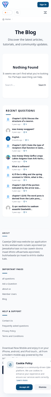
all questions (8, 278)
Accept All (24, 387)
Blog (4, 299)
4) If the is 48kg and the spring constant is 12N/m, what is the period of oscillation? (27, 177)
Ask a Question (9, 283)
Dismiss (42, 387)
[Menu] (45, 12)
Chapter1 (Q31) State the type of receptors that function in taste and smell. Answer (28, 148)
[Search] (17, 12)
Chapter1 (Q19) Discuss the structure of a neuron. (25, 119)
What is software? (21, 166)
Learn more (22, 380)
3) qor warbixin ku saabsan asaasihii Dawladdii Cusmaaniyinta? (25, 209)
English (15, 137)
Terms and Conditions (13, 336)
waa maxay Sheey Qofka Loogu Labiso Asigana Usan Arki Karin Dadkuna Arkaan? (27, 158)
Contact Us (7, 320)
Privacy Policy (9, 330)
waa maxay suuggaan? (23, 129)
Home (8, 19)
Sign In (43, 4)
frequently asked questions (15, 325)
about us (6, 288)
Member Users (9, 294)
